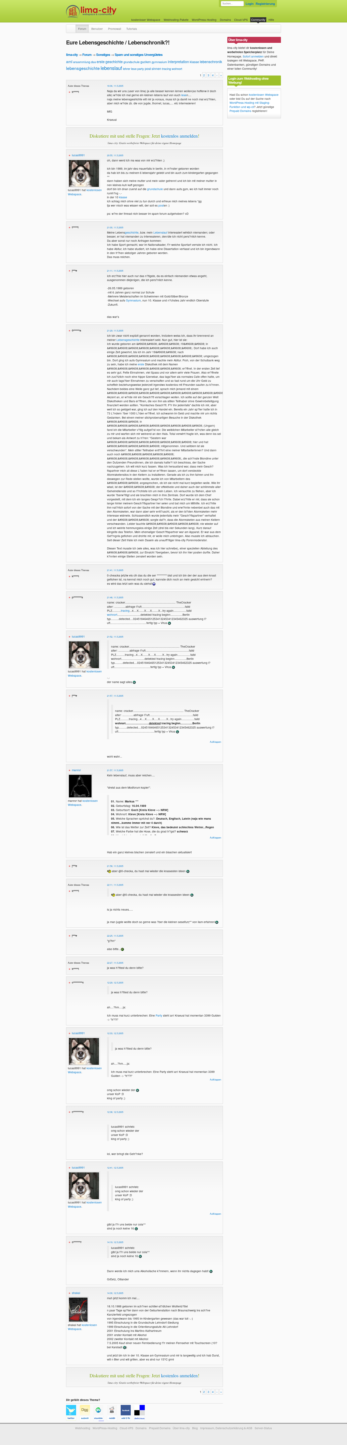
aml (69, 61)
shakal (76, 1293)
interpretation (178, 61)
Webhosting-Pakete (176, 20)
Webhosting (82, 1428)
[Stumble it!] (100, 1419)
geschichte (114, 61)
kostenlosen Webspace (264, 95)
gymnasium (159, 62)
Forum (82, 29)
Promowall (114, 29)
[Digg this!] (86, 1419)
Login (250, 4)
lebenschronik (211, 61)
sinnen (156, 68)
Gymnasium (133, 300)
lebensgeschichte (83, 68)
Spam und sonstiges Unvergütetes (138, 54)
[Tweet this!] (73, 1419)
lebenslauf (111, 67)
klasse (194, 61)
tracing (166, 69)
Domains (225, 20)
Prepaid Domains (240, 111)
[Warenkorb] (277, 17)
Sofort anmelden (253, 56)
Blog (195, 1428)
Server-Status (263, 1428)
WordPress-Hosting (204, 20)
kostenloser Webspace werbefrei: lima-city (106, 11)
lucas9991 (78, 155)
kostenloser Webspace (145, 20)
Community (258, 20)
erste (101, 61)
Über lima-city (181, 1428)
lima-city (72, 54)
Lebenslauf (160, 232)
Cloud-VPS (241, 20)
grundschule (131, 62)
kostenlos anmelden (179, 136)
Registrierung (265, 4)
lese (134, 69)
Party (159, 1015)
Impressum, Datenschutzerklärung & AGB (226, 1428)
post (148, 68)
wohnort (177, 69)
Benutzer (97, 29)
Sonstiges (103, 54)
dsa (93, 62)
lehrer (126, 69)
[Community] (73, 27)
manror (76, 770)
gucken (145, 61)
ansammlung (81, 62)
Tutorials (131, 29)
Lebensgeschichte (128, 340)
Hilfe (271, 20)
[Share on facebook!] (127, 1419)
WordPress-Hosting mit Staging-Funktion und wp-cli (250, 105)
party (140, 69)
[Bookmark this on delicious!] (140, 1419)
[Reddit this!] (114, 1419)
